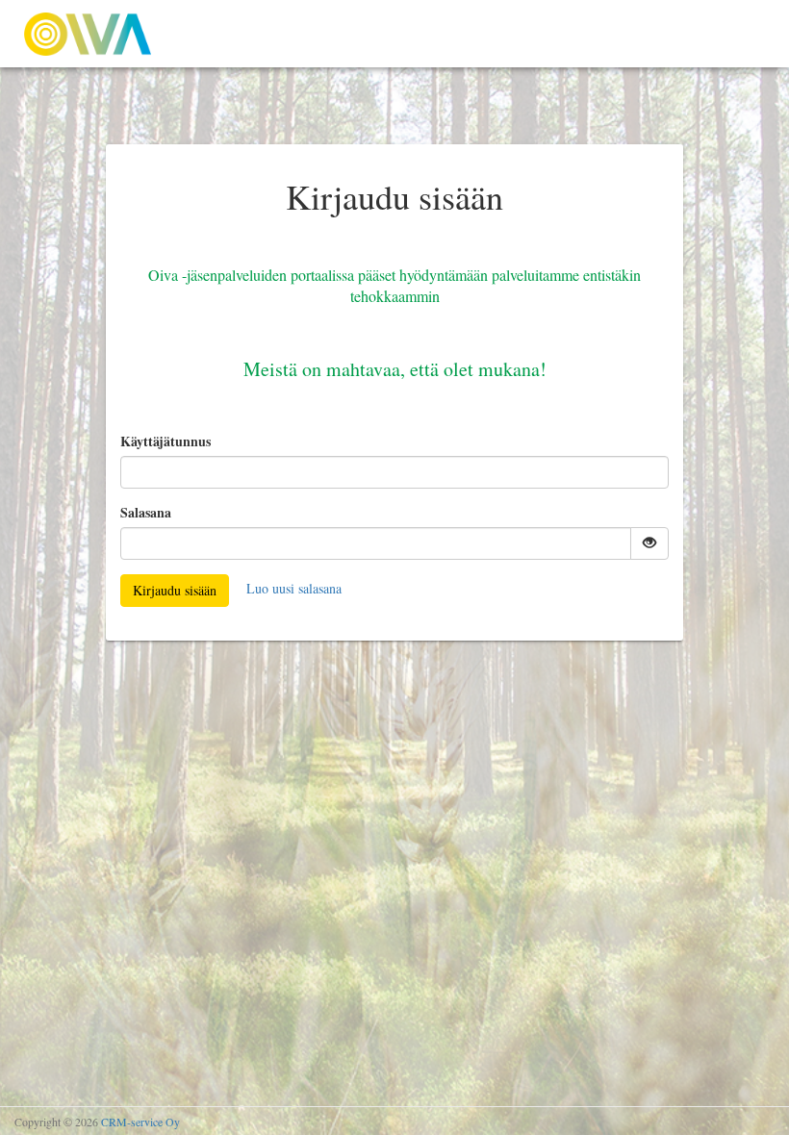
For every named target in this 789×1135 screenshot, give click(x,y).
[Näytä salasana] (649, 543)
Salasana (145, 512)
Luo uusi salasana (294, 588)
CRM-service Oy (140, 1121)
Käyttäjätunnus (165, 441)
